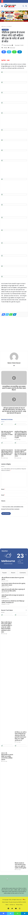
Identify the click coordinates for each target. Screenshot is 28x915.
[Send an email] (12, 45)
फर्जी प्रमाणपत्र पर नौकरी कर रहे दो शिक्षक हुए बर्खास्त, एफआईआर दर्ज (13, 601)
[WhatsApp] (14, 51)
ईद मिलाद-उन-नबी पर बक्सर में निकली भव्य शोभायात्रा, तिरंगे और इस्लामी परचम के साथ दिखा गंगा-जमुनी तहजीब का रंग (20, 736)
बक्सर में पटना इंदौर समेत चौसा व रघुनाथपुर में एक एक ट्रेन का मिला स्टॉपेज (13, 590)
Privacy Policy (19, 904)
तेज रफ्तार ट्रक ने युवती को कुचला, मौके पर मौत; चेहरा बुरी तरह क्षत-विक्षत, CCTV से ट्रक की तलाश (21, 453)
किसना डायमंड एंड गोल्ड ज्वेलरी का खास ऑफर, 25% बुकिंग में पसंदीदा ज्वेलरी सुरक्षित (20, 865)
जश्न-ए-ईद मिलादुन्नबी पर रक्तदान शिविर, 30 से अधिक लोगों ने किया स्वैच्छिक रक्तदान (7, 756)
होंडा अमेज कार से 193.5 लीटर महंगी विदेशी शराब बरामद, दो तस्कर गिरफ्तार (7, 434)
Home (4, 26)
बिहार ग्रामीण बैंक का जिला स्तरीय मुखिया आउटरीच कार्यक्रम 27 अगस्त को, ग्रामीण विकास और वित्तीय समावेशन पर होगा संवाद (6, 627)
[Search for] (26, 6)
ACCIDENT (9, 26)
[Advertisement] (14, 334)
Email (3, 495)
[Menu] (2, 6)
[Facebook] (3, 51)
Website (3, 500)
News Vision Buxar (8, 45)
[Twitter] (9, 51)
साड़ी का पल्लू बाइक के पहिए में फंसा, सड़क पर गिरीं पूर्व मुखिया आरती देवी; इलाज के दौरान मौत (7, 453)
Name (3, 489)
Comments (23, 572)
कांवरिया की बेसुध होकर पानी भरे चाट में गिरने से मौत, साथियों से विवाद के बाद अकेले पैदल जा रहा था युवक (21, 434)
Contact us (12, 904)
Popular (4, 572)
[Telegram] (19, 51)
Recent (13, 572)
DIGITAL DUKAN (22, 902)
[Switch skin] (23, 6)
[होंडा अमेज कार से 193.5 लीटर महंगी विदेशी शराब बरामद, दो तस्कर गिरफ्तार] (7, 426)
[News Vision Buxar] (10, 6)
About (7, 904)
